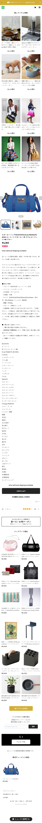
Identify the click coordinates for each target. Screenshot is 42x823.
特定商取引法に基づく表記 (10, 794)
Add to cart (21, 491)
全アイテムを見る (21, 709)
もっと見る (11, 51)
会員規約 (5, 797)
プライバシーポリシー (9, 791)
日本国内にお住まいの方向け (21, 497)
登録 (33, 726)
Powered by (19, 804)
